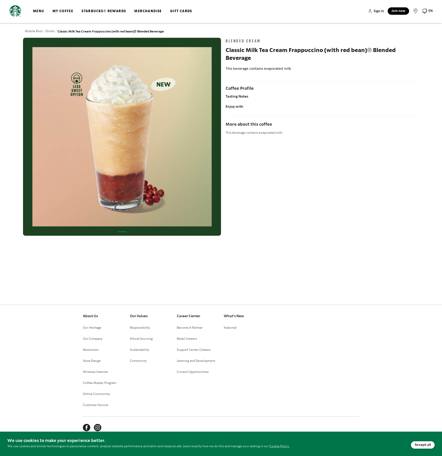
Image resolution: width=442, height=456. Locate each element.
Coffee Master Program (99, 383)
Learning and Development (196, 361)
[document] (221, 444)
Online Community (96, 394)
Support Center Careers (193, 350)
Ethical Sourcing (141, 338)
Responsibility (140, 327)
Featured (230, 327)
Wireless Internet (95, 372)
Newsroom (91, 350)
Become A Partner (190, 327)
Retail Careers (187, 338)
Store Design (92, 361)
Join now (398, 11)
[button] (427, 11)
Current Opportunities (193, 372)
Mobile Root (34, 31)
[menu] (111, 15)
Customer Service (95, 405)
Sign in (379, 11)
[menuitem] (38, 15)
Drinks (50, 31)
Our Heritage (92, 327)
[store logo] (15, 11)
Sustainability (139, 350)
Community (138, 361)
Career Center (188, 316)
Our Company (92, 338)
